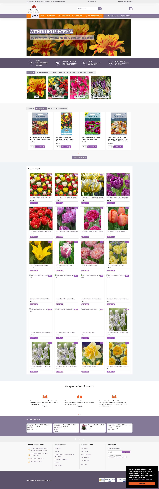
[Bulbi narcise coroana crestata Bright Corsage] (118, 353)
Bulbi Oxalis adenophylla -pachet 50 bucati (118, 299)
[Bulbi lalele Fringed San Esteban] (66, 252)
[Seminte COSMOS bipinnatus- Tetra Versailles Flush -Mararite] (30, 427)
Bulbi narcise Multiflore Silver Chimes (65, 332)
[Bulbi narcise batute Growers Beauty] (92, 353)
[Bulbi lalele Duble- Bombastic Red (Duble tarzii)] (41, 218)
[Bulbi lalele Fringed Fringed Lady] (118, 252)
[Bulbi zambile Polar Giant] (92, 319)
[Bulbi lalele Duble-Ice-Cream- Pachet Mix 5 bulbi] (66, 184)
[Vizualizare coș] (130, 8)
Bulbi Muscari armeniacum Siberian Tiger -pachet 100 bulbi (118, 332)
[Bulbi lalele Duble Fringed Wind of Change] (92, 218)
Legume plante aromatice (86, 72)
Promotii (31, 108)
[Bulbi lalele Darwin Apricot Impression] (118, 218)
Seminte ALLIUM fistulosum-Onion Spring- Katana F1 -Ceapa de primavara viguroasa (124, 424)
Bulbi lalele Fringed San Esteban (64, 265)
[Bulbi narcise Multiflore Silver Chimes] (66, 319)
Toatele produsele (78, 157)
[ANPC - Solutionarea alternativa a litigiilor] (107, 480)
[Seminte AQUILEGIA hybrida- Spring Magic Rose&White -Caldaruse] (84, 427)
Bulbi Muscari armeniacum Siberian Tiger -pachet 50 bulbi (41, 366)
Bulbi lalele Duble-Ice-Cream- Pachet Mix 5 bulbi (67, 197)
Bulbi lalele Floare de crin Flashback (39, 265)
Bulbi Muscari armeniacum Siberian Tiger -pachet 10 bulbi (67, 366)
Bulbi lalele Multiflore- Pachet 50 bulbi (65, 299)
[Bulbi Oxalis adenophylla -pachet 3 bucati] (41, 319)
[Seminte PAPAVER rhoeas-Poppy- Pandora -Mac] (92, 124)
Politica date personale (145, 479)
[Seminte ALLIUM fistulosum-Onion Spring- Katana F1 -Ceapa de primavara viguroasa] (111, 427)
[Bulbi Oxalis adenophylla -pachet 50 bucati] (118, 286)
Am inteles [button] (142, 483)
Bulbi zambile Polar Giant (87, 332)
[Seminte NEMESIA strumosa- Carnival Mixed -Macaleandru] (40, 124)
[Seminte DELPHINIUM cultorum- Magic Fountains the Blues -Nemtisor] (58, 428)
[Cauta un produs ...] (100, 8)
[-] (34, 147)
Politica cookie (133, 479)
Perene (72, 72)
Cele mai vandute (61, 108)
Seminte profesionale (101, 96)
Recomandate (40, 108)
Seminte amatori (58, 96)
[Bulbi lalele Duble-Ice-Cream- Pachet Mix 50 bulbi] (41, 184)
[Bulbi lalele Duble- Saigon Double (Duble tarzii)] (118, 184)
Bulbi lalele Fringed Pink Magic (89, 265)
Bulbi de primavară (43, 72)
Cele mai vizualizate (33, 419)
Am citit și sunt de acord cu (117, 456)
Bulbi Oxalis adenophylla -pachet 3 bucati (40, 332)
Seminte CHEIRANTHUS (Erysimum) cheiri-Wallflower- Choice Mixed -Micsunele (66, 139)
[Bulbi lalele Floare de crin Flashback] (41, 252)
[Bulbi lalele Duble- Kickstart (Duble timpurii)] (66, 218)
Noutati (50, 108)
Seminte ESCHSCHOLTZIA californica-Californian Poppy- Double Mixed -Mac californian (118, 139)
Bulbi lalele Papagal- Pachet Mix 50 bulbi (91, 299)
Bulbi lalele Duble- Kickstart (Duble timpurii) (67, 231)
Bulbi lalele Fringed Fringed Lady (115, 265)
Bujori (54, 72)
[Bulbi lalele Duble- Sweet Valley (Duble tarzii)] (92, 184)
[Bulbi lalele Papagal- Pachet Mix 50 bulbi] (92, 286)
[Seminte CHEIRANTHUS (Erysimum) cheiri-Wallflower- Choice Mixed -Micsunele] (66, 124)
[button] (152, 479)
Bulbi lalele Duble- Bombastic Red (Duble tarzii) (41, 231)
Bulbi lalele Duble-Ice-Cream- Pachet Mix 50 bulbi (41, 197)
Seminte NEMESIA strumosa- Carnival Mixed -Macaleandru (40, 138)
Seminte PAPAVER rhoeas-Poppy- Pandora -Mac (91, 138)
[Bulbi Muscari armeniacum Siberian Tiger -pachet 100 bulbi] (118, 319)
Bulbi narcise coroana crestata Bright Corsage (118, 366)
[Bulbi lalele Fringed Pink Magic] (92, 252)
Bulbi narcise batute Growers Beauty (90, 366)
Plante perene (79, 96)
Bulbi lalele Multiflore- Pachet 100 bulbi (40, 299)
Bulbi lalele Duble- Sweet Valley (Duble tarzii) (92, 197)
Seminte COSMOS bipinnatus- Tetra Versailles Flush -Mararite (43, 424)
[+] (34, 146)
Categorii (31, 72)
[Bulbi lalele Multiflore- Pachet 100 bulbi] (41, 286)
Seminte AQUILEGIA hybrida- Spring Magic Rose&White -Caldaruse (96, 424)
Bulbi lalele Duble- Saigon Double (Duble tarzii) (118, 197)
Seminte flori (63, 72)
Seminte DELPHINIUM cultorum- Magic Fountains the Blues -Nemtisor (70, 424)
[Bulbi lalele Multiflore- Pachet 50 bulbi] (66, 286)
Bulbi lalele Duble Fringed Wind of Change (92, 231)
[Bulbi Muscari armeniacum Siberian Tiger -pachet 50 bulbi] (41, 353)
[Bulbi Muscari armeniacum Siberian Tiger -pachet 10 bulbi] (66, 353)
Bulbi (36, 96)
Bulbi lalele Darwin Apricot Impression (116, 231)
